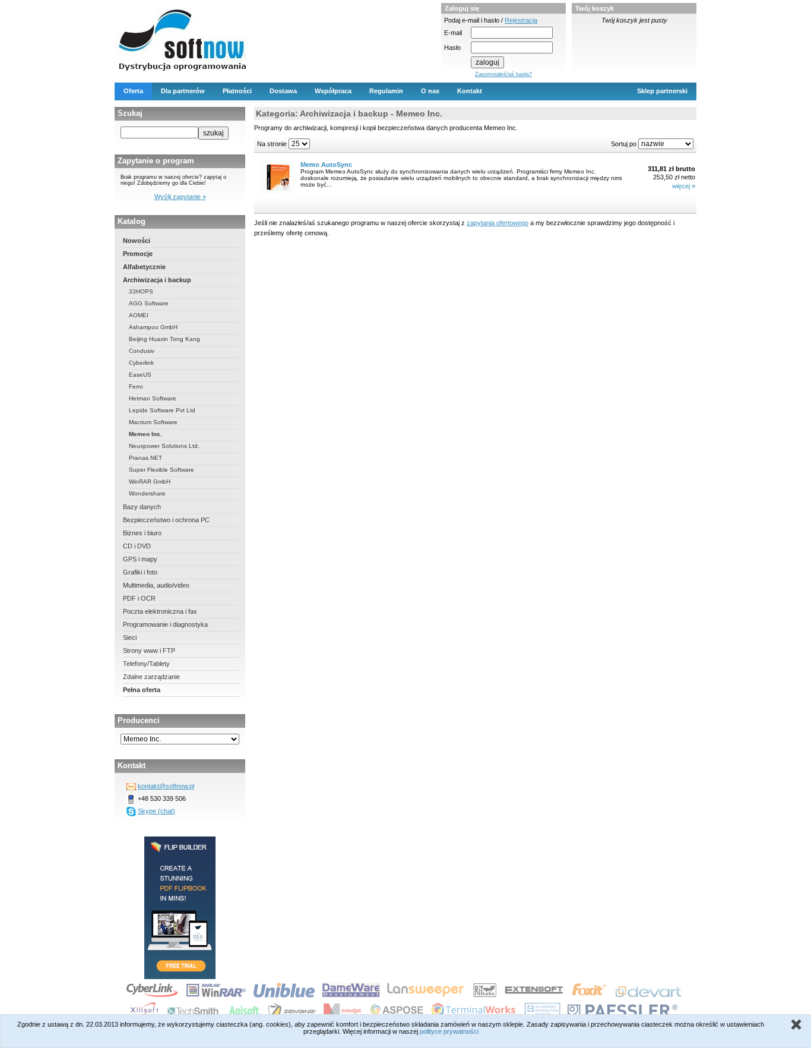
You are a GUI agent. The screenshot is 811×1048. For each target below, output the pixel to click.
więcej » (683, 186)
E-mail (453, 32)
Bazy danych (142, 506)
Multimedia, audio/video (156, 585)
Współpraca (333, 90)
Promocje (138, 253)
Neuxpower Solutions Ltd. (164, 446)
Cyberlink (141, 362)
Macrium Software (153, 422)
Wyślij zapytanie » (180, 196)
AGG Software (149, 303)
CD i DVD (137, 546)
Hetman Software (152, 398)
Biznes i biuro (142, 532)
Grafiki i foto (140, 572)
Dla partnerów (183, 90)
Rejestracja (521, 20)
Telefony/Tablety (146, 663)
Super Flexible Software (161, 469)
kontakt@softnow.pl (166, 786)
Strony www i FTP (149, 650)
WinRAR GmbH (149, 481)
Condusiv (141, 351)
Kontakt (469, 90)
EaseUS (140, 374)
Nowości (136, 240)
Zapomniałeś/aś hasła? (503, 74)
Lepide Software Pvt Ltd (162, 410)
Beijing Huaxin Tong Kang (164, 339)
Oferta (133, 90)
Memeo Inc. (145, 434)
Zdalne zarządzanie (151, 676)
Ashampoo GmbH (153, 327)
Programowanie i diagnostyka (165, 624)
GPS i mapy (140, 559)
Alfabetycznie (144, 266)
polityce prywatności (449, 1031)
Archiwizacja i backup (157, 279)
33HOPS (141, 291)
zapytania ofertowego (497, 222)
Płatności (237, 90)
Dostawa (283, 90)
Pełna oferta (141, 689)
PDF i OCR (139, 598)
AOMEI (138, 315)
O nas (430, 90)
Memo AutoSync (326, 164)
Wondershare (147, 493)
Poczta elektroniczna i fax (160, 611)
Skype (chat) (156, 811)
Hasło (452, 47)
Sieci (130, 637)
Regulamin (386, 90)
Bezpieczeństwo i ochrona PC (166, 519)
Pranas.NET (145, 457)
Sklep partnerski (662, 90)
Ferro (136, 386)
